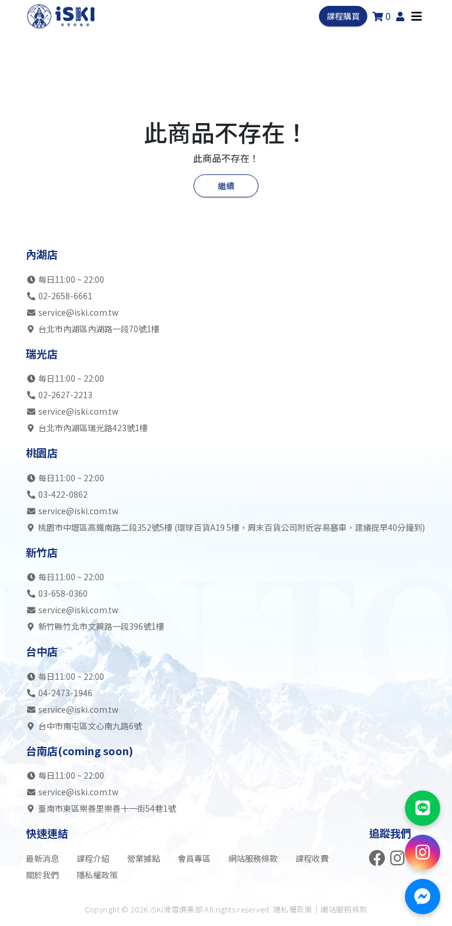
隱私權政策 (97, 875)
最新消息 (42, 858)
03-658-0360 (63, 593)
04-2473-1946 (65, 693)
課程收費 (311, 858)
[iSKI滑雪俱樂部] (62, 16)
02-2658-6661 (65, 296)
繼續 (226, 185)
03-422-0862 (63, 494)
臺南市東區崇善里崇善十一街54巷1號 (106, 808)
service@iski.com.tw (78, 312)
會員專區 (194, 858)
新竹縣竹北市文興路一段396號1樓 (100, 626)
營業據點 (143, 858)
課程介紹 (93, 858)
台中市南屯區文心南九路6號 (89, 726)
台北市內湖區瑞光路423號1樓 (92, 428)
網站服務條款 (253, 858)
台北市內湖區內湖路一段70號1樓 (97, 329)
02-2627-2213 (65, 395)
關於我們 (42, 875)
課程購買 (343, 16)
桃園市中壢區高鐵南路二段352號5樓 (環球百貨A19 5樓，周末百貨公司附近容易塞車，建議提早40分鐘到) (230, 527)
